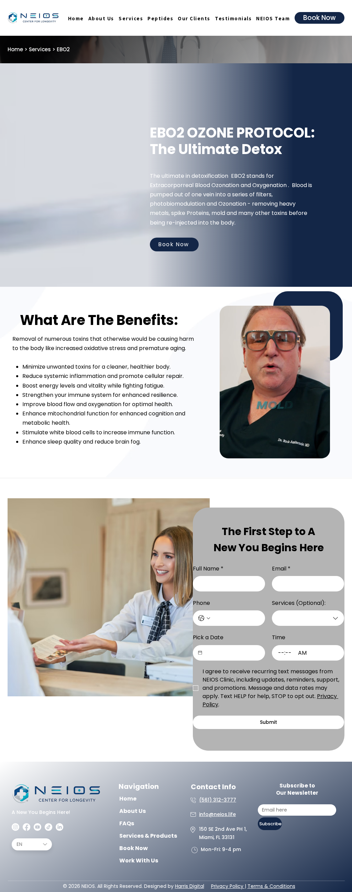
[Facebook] (26, 827)
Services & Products (141, 836)
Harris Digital (189, 886)
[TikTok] (48, 827)
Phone (201, 603)
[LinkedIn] (59, 827)
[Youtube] (37, 827)
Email (281, 569)
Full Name (208, 569)
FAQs (126, 823)
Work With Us (138, 860)
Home (15, 49)
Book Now (133, 848)
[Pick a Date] (200, 652)
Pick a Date (208, 637)
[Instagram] (15, 827)
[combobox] (308, 618)
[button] (130, 18)
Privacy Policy (228, 886)
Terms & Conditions (271, 886)
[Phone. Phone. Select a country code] (204, 618)
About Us (132, 811)
